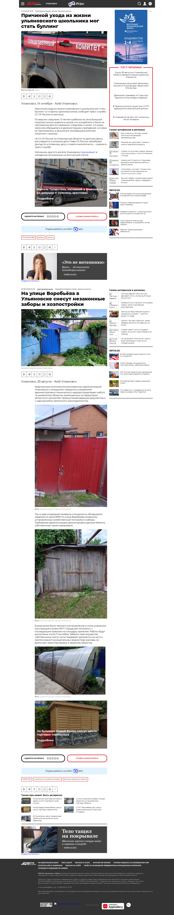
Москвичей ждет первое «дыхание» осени (135, 382)
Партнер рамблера (92, 905)
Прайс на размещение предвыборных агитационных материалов (112, 865)
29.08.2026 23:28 (28, 289)
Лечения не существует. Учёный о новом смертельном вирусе (135, 143)
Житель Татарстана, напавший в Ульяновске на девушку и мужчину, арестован (70, 191)
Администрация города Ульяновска (36, 368)
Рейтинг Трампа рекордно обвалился (131, 231)
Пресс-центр (66, 863)
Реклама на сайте (73, 865)
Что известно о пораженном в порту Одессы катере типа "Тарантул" (135, 391)
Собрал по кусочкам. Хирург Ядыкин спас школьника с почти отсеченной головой (137, 153)
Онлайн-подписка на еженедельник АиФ (131, 863)
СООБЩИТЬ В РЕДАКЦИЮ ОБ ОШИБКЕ (53, 868)
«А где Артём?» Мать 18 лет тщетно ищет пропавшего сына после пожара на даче (135, 341)
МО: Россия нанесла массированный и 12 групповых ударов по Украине (136, 373)
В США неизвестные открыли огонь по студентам (135, 355)
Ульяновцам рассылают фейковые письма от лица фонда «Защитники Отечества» (131, 85)
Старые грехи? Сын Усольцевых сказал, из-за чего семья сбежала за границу (136, 332)
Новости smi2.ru (30, 281)
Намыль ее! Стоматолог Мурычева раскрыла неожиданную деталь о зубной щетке (135, 162)
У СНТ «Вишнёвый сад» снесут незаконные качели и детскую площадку (89, 809)
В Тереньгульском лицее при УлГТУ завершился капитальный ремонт (131, 107)
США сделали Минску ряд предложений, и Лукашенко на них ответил (135, 222)
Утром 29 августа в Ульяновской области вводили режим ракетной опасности (131, 74)
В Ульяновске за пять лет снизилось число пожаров (131, 118)
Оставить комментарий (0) (87, 216)
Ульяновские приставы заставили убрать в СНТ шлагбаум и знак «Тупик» (47, 801)
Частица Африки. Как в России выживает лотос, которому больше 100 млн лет (136, 296)
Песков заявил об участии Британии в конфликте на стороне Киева (135, 195)
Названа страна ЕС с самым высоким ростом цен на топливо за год (135, 213)
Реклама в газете (82, 863)
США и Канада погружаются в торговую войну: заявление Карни (134, 364)
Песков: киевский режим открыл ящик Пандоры (134, 204)
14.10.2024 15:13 (27, 11)
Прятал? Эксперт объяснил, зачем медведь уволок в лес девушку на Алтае (135, 323)
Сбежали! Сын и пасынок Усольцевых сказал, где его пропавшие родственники (137, 305)
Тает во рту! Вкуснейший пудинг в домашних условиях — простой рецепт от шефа (135, 314)
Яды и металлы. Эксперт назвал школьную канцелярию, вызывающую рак (134, 135)
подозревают (87, 152)
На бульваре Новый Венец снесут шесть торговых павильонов (67, 732)
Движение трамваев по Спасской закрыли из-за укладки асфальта (131, 96)
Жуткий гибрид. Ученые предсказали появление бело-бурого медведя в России (137, 180)
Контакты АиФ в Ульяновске (50, 865)
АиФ (37, 90)
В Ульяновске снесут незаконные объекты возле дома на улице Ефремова (47, 818)
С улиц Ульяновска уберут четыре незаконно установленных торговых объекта (90, 801)
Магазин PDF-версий (101, 863)
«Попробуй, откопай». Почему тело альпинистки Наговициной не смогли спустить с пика (136, 171)
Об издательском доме (48, 863)
